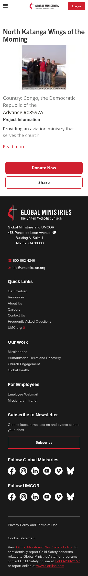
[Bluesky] (70, 471)
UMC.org (16, 327)
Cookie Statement (21, 538)
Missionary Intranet (22, 400)
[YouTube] (47, 471)
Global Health (18, 370)
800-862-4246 (21, 260)
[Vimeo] (59, 471)
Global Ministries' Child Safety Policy (44, 547)
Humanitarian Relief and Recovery (34, 358)
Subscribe (44, 442)
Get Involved (17, 291)
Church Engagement (24, 364)
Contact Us (16, 315)
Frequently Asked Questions (29, 321)
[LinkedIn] (35, 471)
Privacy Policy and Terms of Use (32, 525)
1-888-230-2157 (67, 561)
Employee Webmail (23, 394)
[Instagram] (23, 471)
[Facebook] (12, 471)
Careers (14, 309)
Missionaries (17, 352)
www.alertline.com (50, 566)
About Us (15, 303)
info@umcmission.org (26, 268)
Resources (16, 297)
